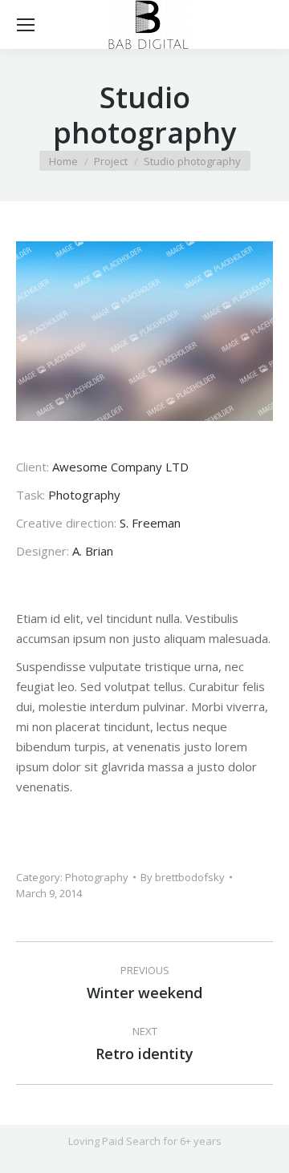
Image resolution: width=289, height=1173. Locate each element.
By (182, 877)
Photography (96, 877)
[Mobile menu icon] (25, 24)
